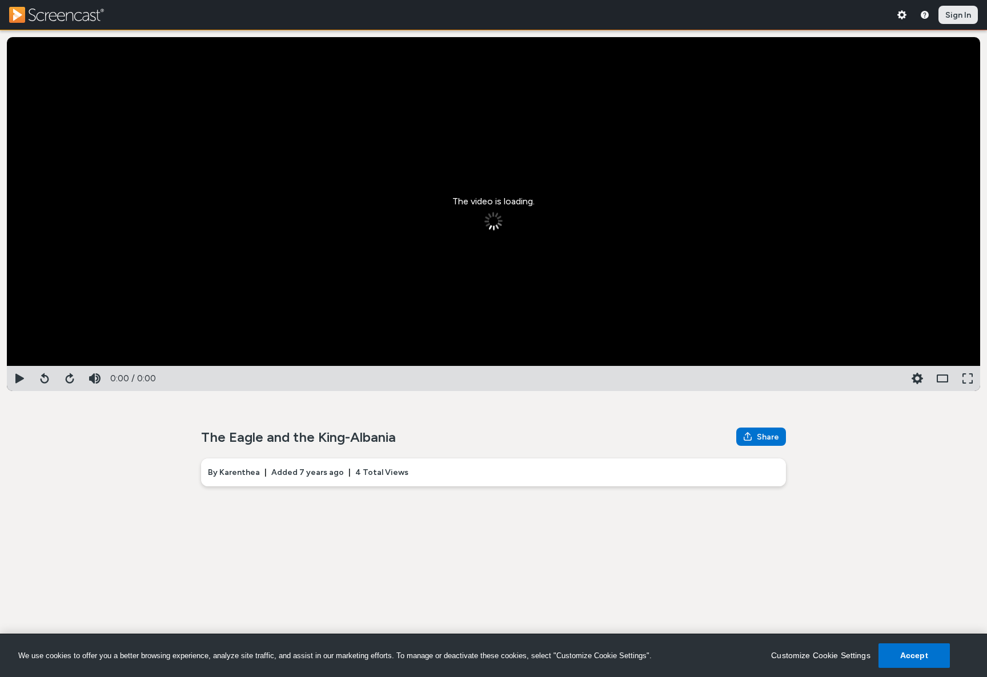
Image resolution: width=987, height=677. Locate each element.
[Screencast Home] (64, 15)
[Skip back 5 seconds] (44, 378)
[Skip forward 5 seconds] (69, 378)
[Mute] (94, 378)
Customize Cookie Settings (820, 655)
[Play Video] (19, 378)
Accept (914, 655)
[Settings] (902, 15)
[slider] (493, 363)
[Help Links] (925, 15)
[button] (917, 378)
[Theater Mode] (942, 378)
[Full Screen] (967, 378)
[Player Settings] (892, 378)
